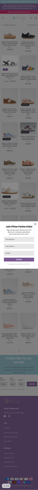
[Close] (35, 224)
